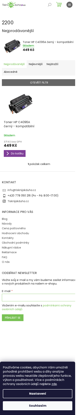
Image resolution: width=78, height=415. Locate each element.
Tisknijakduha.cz (18, 201)
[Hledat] (49, 4)
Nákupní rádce (11, 247)
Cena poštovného (14, 228)
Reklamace (9, 252)
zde (54, 384)
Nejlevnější (36, 64)
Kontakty (8, 238)
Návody (7, 224)
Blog (4, 219)
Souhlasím (37, 405)
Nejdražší (52, 64)
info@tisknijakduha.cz (22, 190)
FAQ (4, 257)
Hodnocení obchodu (15, 233)
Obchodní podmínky (15, 243)
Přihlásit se (12, 318)
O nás (6, 262)
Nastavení (37, 393)
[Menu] (69, 4)
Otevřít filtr (39, 82)
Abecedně (10, 72)
